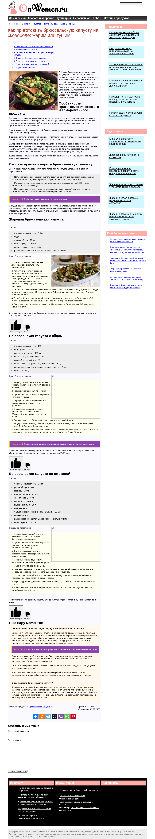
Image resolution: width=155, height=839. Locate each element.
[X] (54, 716)
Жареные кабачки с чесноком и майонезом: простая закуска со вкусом (126, 216)
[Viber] (61, 716)
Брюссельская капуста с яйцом (29, 61)
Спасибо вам (72, 799)
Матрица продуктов (117, 18)
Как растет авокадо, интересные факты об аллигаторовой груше (121, 51)
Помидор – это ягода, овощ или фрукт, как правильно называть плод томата (124, 99)
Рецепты (37, 24)
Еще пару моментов (24, 67)
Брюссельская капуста (39, 707)
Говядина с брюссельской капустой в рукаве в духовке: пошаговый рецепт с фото (128, 260)
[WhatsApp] (67, 716)
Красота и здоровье (41, 18)
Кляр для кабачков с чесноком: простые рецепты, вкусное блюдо (125, 141)
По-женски (13, 24)
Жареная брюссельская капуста (30, 58)
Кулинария (64, 18)
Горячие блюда (50, 24)
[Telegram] (48, 716)
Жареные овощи (67, 24)
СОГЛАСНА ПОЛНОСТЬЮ (72, 796)
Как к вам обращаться (18, 731)
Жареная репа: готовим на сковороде (124, 156)
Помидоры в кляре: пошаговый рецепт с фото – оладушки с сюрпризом (125, 171)
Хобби (97, 18)
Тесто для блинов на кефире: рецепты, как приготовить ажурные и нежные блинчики (126, 67)
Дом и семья (17, 18)
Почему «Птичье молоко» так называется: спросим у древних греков (125, 83)
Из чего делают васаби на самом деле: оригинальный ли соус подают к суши (124, 35)
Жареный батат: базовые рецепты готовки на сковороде (123, 200)
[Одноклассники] (42, 716)
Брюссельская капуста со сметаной (31, 64)
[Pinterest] (73, 716)
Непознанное (81, 18)
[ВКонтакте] (36, 716)
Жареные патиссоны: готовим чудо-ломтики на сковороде (126, 185)
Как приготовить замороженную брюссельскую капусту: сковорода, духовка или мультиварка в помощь (127, 249)
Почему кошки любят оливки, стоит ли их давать (125, 114)
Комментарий (14, 740)
